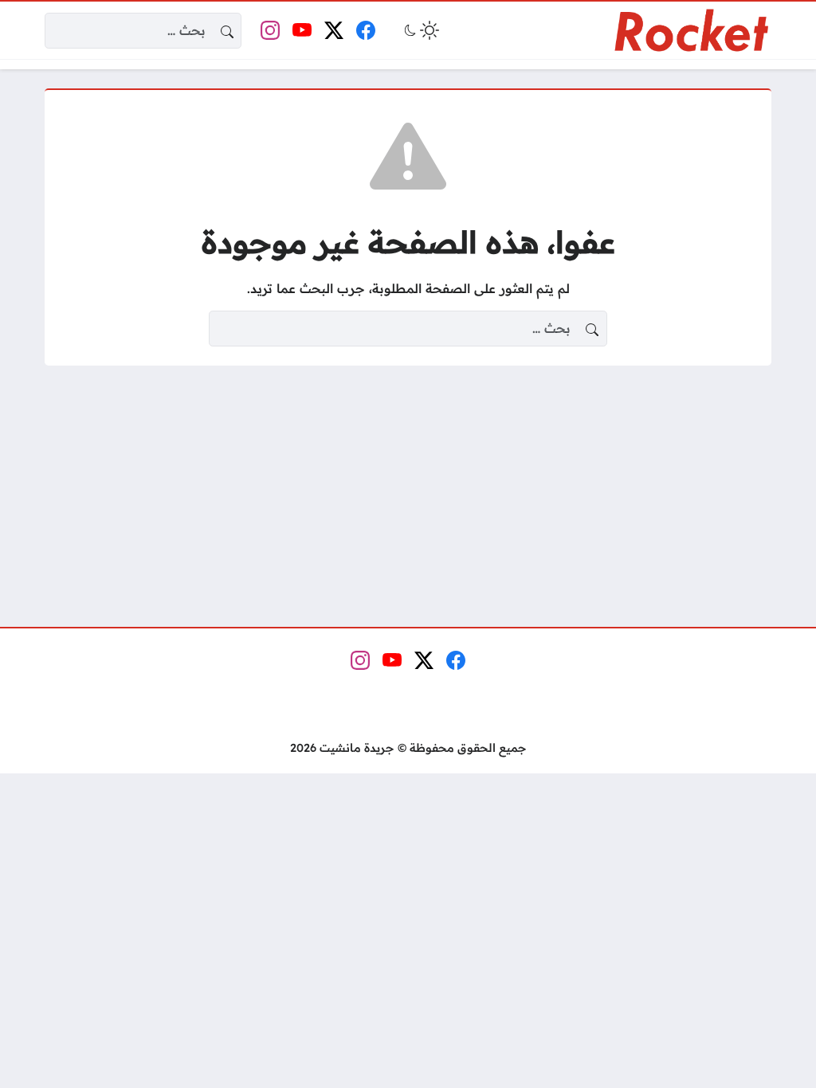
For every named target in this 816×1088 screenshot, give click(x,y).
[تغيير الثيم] (419, 30)
